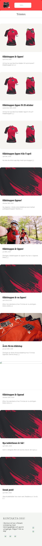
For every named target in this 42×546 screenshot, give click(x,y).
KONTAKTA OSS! (14, 518)
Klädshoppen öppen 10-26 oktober (18, 105)
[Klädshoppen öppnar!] (21, 181)
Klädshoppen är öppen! (13, 56)
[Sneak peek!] (21, 471)
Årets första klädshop (12, 345)
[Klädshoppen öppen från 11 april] (21, 135)
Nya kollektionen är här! (13, 442)
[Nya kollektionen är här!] (21, 424)
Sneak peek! (8, 489)
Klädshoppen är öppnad (13, 394)
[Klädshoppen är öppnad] (21, 376)
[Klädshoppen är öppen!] (21, 38)
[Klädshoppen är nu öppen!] (21, 278)
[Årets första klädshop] (21, 327)
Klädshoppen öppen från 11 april (17, 153)
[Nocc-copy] (6, 2)
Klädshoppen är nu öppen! (14, 297)
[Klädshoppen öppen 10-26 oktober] (21, 86)
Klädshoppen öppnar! (12, 200)
